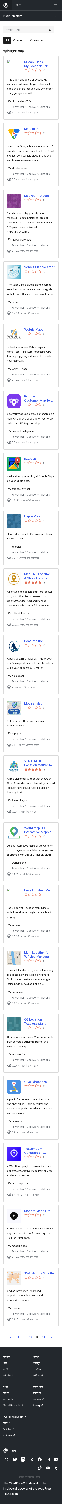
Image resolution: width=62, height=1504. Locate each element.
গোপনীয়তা (8, 1375)
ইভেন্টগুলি (37, 1393)
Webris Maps (33, 329)
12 (30, 1337)
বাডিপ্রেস (9, 1435)
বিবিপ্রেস (9, 1429)
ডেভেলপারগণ (9, 1399)
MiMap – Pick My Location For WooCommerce (36, 64)
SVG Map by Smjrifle (39, 1273)
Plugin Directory (12, 15)
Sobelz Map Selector (39, 267)
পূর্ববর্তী (10, 1337)
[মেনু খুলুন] (56, 5)
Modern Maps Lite (37, 1211)
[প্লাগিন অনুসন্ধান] (50, 29)
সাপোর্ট (6, 1393)
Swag (38, 1405)
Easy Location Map (38, 890)
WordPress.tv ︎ (13, 1405)
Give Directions (35, 1082)
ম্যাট (7, 1423)
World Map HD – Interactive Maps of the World (38, 830)
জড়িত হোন (38, 1387)
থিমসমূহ (36, 1363)
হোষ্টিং (6, 1369)
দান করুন (38, 1399)
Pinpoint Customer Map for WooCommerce (37, 398)
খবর (5, 1363)
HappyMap (32, 516)
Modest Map (33, 703)
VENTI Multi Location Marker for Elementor (38, 763)
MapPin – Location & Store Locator (37, 576)
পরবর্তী (51, 1337)
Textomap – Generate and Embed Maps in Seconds (35, 1151)
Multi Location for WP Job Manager (37, 954)
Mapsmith (31, 129)
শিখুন (5, 1387)
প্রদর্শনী (36, 1357)
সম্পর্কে (6, 1357)
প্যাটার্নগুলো (38, 1375)
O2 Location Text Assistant (35, 1021)
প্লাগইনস (37, 1369)
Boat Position (34, 641)
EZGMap (30, 458)
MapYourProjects (36, 195)
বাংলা (14, 1451)
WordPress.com (15, 1416)
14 (43, 1337)
